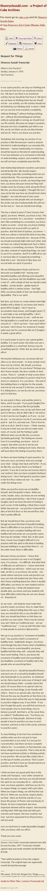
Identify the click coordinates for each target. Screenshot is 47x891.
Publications (25, 44)
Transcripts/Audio (23, 38)
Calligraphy (10, 44)
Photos (17, 49)
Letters (38, 38)
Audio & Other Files (10, 881)
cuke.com (24, 17)
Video (38, 44)
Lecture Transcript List (33, 881)
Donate (29, 49)
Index (9, 38)
